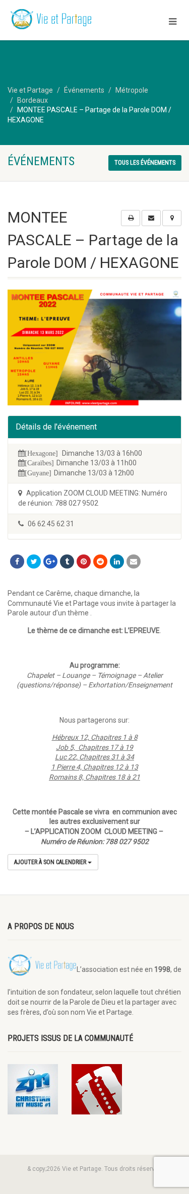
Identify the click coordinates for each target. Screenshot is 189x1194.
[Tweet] (34, 561)
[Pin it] (84, 561)
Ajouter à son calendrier (51, 862)
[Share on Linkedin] (117, 561)
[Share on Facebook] (17, 561)
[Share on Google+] (50, 561)
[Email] (134, 561)
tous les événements (144, 162)
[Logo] (63, 20)
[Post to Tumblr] (67, 561)
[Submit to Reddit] (100, 561)
